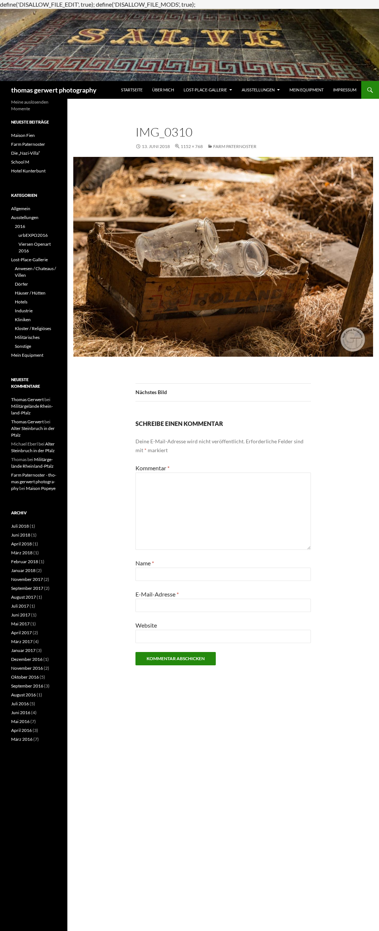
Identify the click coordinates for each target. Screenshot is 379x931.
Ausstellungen (258, 89)
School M (20, 162)
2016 (20, 226)
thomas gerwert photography (54, 90)
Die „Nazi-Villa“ (25, 153)
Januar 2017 (23, 650)
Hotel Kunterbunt (28, 171)
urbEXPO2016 (33, 235)
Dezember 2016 (27, 659)
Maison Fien (23, 135)
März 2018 (22, 552)
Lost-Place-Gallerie (205, 89)
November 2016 (27, 668)
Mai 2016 (20, 721)
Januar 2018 (23, 570)
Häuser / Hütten (30, 293)
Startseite (131, 89)
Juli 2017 (20, 606)
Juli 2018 (20, 526)
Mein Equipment (306, 89)
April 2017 (21, 632)
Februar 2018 (24, 561)
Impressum (344, 89)
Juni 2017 (20, 615)
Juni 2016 (20, 712)
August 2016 (23, 695)
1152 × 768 (192, 146)
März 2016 (22, 739)
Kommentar (152, 467)
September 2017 (27, 588)
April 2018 (21, 544)
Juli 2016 (20, 703)
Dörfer (21, 284)
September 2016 (27, 686)
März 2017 (22, 641)
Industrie (24, 310)
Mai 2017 (20, 623)
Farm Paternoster (234, 146)
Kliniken (23, 319)
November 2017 (27, 579)
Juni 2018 (20, 535)
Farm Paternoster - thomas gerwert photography (33, 481)
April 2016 (21, 730)
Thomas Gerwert (27, 399)
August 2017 (23, 597)
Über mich (163, 89)
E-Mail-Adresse (157, 594)
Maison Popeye (41, 488)
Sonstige (23, 346)
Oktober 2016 (25, 677)
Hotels (21, 302)
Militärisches (27, 337)
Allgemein (20, 208)
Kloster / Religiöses (33, 328)
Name (144, 563)
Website (146, 625)
